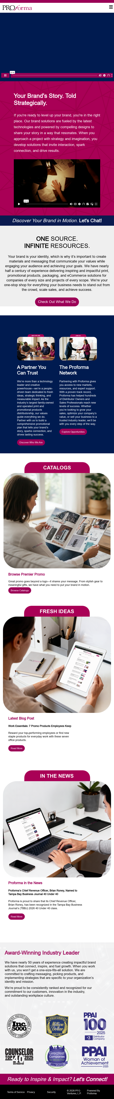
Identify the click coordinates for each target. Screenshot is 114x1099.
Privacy (31, 1092)
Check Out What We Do (57, 302)
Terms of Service (16, 1092)
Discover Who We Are (31, 442)
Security (51, 1092)
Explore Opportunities (73, 431)
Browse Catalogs (20, 590)
